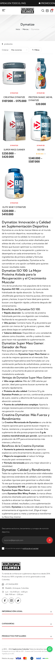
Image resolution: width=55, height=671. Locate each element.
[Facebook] (5, 600)
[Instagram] (11, 600)
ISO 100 (40, 149)
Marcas (26, 29)
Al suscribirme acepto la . (22, 548)
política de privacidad (30, 548)
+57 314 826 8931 (11, 584)
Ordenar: (5, 50)
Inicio (18, 29)
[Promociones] (47, 10)
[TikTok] (18, 600)
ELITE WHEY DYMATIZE (14, 207)
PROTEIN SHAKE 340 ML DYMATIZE (41, 99)
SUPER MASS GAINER (14, 149)
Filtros (37, 50)
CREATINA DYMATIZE (14, 97)
